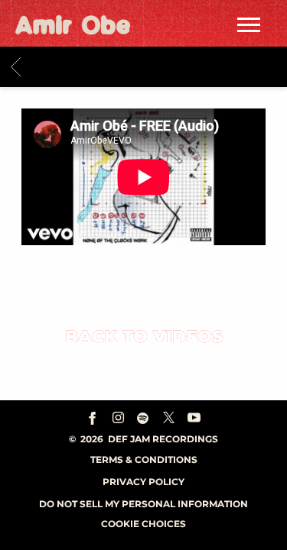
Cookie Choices (143, 523)
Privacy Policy (143, 481)
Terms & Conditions (143, 459)
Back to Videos (144, 336)
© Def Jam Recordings (143, 439)
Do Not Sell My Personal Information (143, 504)
